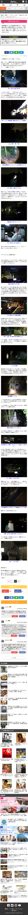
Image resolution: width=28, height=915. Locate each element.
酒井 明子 (25, 55)
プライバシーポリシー (19, 908)
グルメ (15, 8)
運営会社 (6, 908)
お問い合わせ (14, 910)
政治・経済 (9, 8)
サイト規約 (12, 908)
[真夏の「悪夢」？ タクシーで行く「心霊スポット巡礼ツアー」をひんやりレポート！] (21, 52)
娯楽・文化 (21, 8)
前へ (9, 581)
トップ (3, 8)
